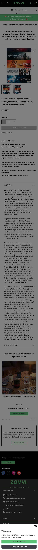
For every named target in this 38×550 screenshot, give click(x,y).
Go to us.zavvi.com (19, 541)
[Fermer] (35, 526)
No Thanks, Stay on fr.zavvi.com (19, 546)
